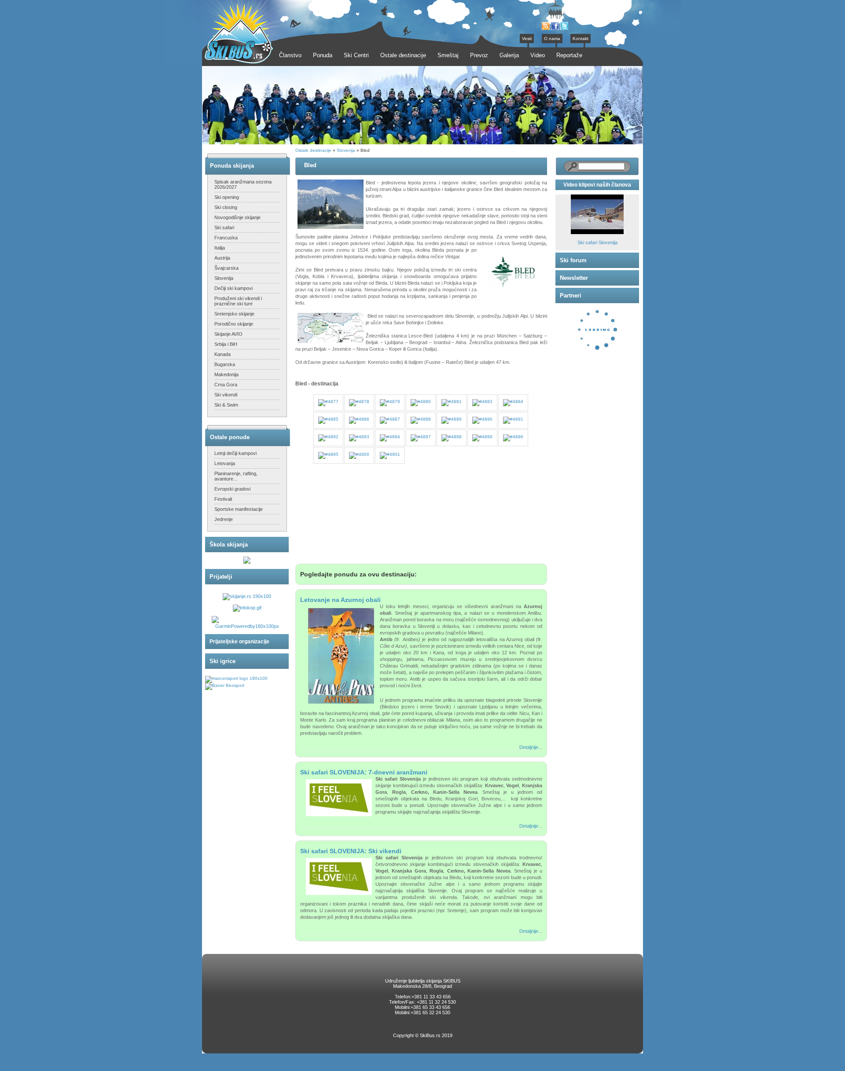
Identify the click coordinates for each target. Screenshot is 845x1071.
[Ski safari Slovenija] (597, 232)
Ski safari (224, 227)
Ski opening (226, 197)
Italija (219, 247)
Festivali (223, 499)
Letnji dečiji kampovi (235, 453)
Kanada (222, 354)
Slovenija (223, 278)
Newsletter (574, 278)
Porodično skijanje (233, 323)
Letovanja (224, 463)
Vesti (527, 38)
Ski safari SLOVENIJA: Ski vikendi (350, 851)
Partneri (570, 295)
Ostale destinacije (313, 150)
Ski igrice (222, 661)
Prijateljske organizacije (239, 641)
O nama (552, 38)
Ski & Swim (226, 404)
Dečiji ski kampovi (233, 288)
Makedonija (226, 374)
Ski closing (225, 207)
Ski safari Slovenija (597, 242)
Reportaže (569, 55)
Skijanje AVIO (228, 334)
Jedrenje (223, 519)
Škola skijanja (228, 544)
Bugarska (224, 364)
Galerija (509, 55)
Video (537, 55)
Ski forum (573, 260)
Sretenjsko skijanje (234, 313)
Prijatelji (220, 576)
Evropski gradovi (232, 488)
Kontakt (580, 38)
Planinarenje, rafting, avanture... (235, 476)
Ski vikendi (225, 394)
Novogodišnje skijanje (237, 217)
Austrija (222, 257)
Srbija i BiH (225, 344)
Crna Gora (225, 384)
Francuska (226, 237)
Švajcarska (226, 268)
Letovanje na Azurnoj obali (340, 599)
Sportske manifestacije (238, 509)
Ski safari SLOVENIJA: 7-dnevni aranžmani (363, 772)
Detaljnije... (530, 747)
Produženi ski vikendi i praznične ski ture (238, 301)
